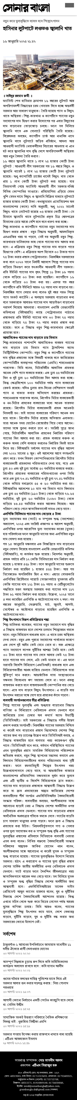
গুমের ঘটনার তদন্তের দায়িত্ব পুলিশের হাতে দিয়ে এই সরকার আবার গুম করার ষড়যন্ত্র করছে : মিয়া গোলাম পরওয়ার (35, 983)
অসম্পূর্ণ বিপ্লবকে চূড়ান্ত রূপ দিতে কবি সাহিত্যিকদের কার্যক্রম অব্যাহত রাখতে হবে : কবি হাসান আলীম (35, 964)
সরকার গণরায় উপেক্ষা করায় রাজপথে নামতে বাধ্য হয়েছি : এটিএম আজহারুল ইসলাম (38, 1036)
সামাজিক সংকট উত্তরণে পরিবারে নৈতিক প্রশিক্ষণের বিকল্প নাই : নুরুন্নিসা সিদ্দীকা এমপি (35, 1019)
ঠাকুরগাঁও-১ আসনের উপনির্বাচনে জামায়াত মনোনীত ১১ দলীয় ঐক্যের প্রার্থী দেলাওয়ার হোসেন (37, 947)
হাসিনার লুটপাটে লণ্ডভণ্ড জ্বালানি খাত (37, 29)
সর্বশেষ (9, 934)
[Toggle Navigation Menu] (69, 5)
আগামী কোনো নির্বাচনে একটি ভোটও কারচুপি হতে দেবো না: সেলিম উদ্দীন (38, 1002)
